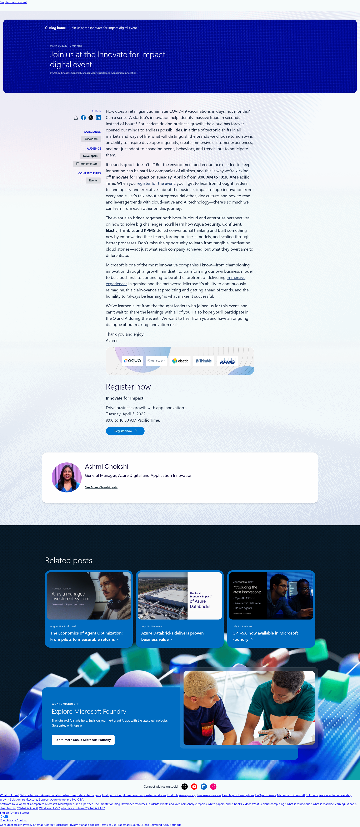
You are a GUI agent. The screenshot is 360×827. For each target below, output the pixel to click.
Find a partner (84, 804)
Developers (90, 155)
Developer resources (134, 804)
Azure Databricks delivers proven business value (172, 636)
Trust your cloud (112, 795)
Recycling (156, 824)
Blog (117, 804)
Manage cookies (89, 824)
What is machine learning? (329, 804)
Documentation (104, 804)
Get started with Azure (34, 795)
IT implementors (87, 163)
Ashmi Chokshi (61, 72)
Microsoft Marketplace (59, 804)
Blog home (57, 28)
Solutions (312, 795)
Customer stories (155, 795)
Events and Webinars (173, 804)
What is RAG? (96, 808)
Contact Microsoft (56, 824)
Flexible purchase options (238, 795)
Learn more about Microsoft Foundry (83, 740)
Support (44, 799)
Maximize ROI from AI (291, 795)
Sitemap (38, 824)
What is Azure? (9, 795)
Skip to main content (13, 2)
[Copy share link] (75, 117)
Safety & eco (140, 824)
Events (93, 180)
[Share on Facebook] (83, 117)
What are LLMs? (49, 808)
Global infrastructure (62, 795)
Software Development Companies (22, 804)
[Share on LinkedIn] (98, 117)
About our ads (172, 824)
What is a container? (74, 808)
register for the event (156, 183)
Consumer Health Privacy (16, 824)
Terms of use (108, 824)
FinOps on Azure (265, 795)
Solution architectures (24, 799)
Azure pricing (187, 795)
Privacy (74, 824)
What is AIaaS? (28, 808)
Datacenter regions (88, 795)
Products (172, 795)
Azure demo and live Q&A (67, 799)
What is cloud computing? (269, 804)
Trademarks (124, 824)
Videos (247, 804)
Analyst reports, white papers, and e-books (214, 804)
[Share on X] (90, 117)
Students (153, 804)
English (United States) (14, 812)
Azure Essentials (133, 795)
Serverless (91, 138)
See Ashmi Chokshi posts (101, 487)
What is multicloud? (299, 804)
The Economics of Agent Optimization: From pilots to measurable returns (86, 636)
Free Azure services (209, 795)
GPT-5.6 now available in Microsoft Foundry (265, 636)
